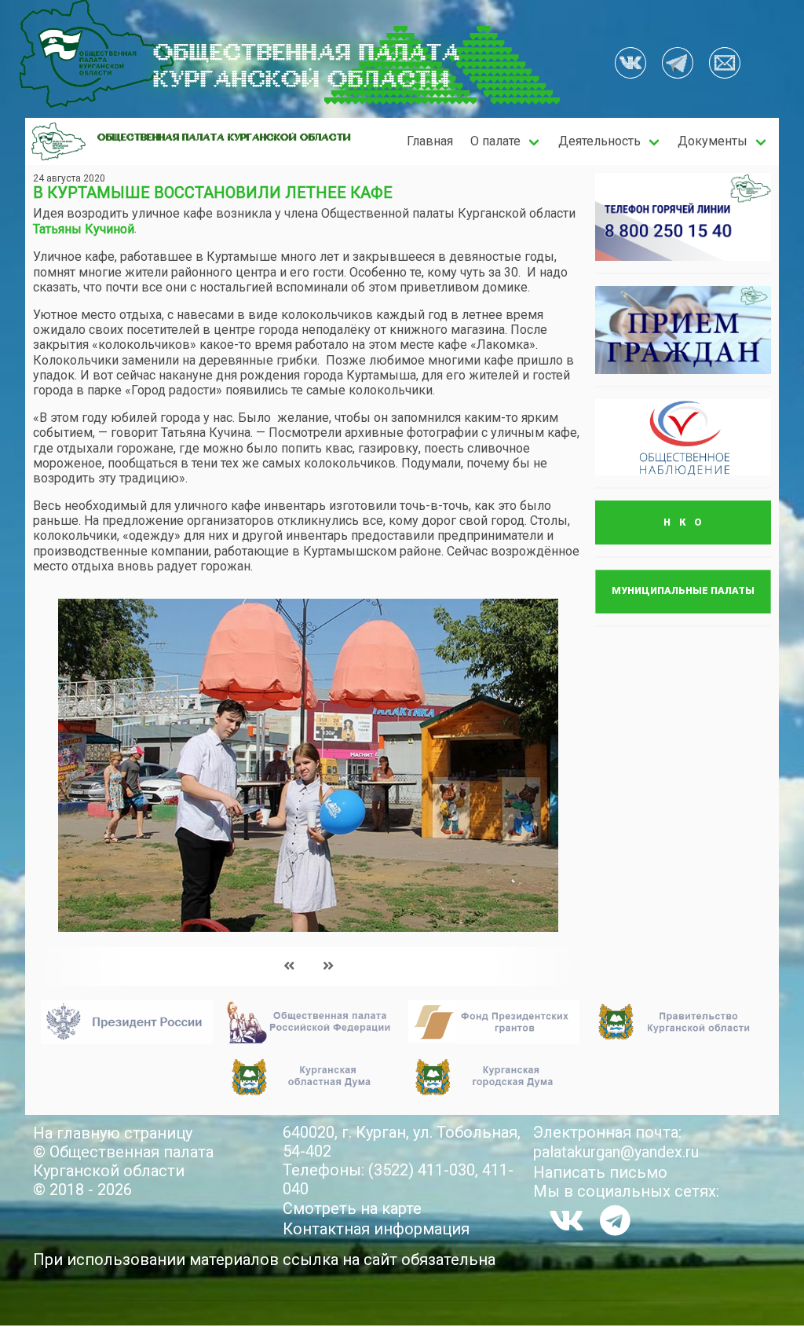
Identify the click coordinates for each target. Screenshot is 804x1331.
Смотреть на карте (352, 1208)
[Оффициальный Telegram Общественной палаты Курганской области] (677, 64)
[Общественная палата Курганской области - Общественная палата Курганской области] (58, 141)
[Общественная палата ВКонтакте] (630, 64)
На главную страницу (112, 1133)
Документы (712, 141)
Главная (430, 141)
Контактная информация (376, 1228)
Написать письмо (600, 1172)
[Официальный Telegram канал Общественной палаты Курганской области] (615, 1220)
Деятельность (599, 141)
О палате (495, 141)
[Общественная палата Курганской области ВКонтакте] (566, 1220)
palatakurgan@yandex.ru (616, 1151)
